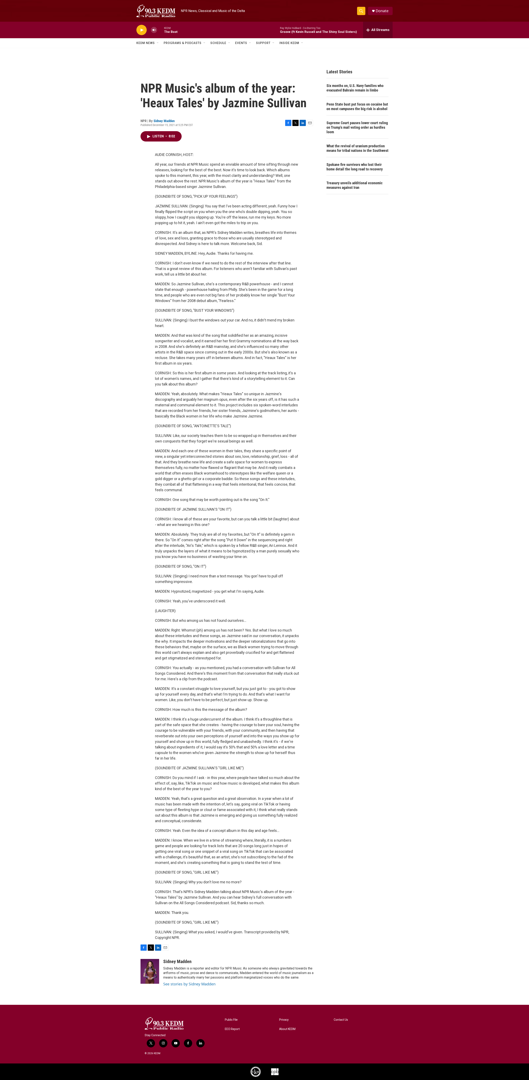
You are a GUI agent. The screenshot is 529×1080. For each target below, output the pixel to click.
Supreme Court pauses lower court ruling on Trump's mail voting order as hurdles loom (357, 127)
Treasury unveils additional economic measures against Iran (354, 185)
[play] (141, 30)
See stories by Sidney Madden (189, 983)
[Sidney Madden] (150, 971)
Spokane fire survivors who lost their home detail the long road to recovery (354, 166)
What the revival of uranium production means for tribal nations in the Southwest (357, 148)
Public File (231, 1019)
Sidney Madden (164, 121)
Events (241, 43)
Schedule (218, 43)
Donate (382, 11)
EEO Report (232, 1029)
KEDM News (145, 43)
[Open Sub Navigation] (158, 43)
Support (263, 43)
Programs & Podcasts (182, 43)
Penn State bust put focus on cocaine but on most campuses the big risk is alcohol (357, 106)
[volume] (153, 30)
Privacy (284, 1019)
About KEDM (287, 1029)
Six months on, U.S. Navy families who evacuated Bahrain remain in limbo (355, 87)
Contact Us (341, 1019)
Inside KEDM (289, 43)
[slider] (160, 30)
